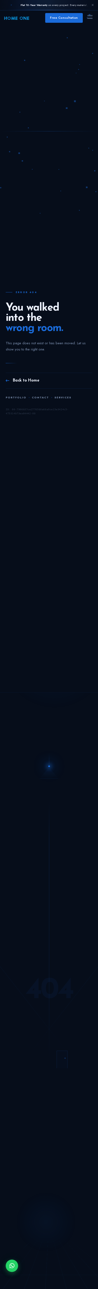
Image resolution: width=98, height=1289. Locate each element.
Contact (40, 397)
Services (62, 397)
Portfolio (16, 397)
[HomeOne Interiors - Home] (16, 18)
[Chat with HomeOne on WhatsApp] (12, 1266)
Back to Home (26, 380)
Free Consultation (64, 17)
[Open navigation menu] (90, 18)
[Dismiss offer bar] (92, 5)
